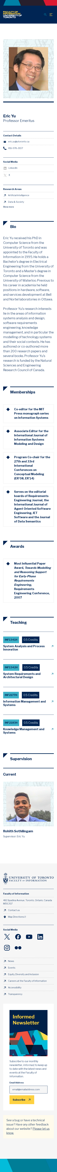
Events (11, 968)
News (11, 961)
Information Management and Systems (24, 703)
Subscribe (19, 1099)
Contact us (14, 910)
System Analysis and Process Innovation (24, 648)
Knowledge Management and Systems (23, 731)
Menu (51, 14)
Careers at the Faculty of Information (27, 981)
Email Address (17, 1083)
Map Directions (16, 917)
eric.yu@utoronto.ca (18, 141)
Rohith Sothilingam (18, 831)
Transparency (15, 994)
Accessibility (14, 987)
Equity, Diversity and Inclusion (23, 974)
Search (45, 14)
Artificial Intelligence (18, 195)
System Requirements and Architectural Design (22, 675)
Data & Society (16, 202)
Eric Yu (21, 836)
